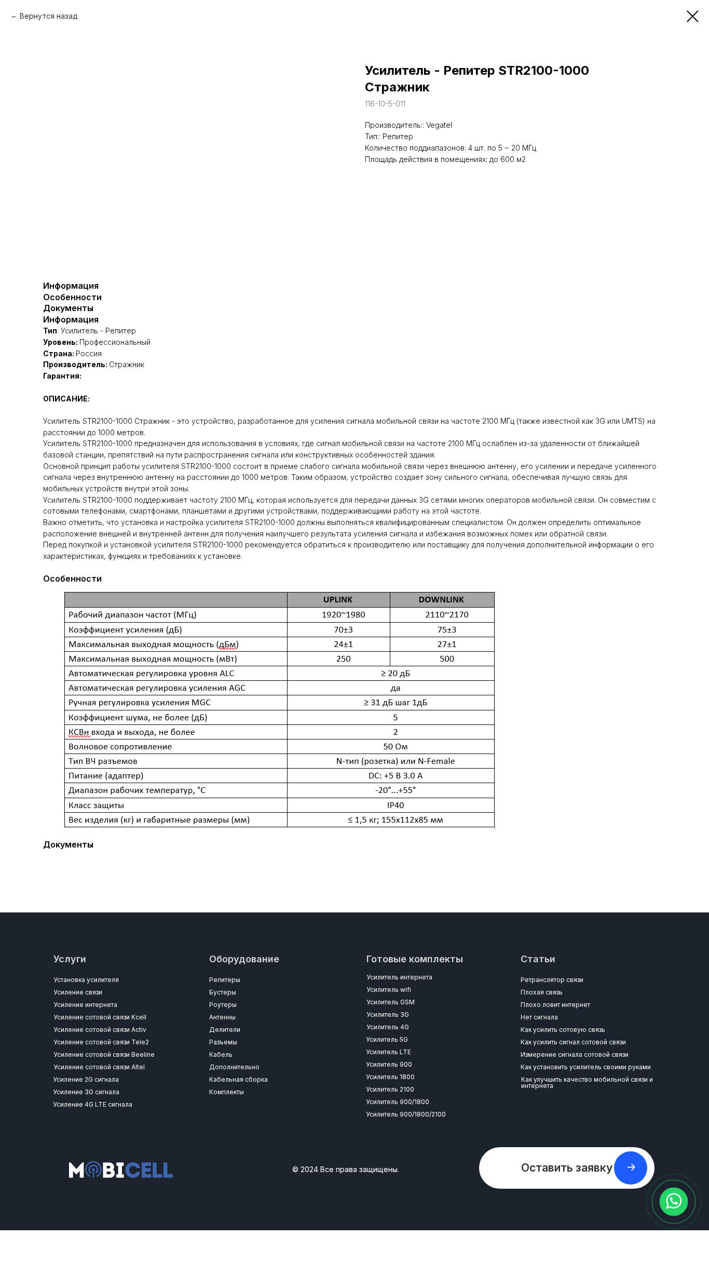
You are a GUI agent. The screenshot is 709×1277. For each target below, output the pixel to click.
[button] (567, 1168)
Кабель (221, 1054)
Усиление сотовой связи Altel (99, 1067)
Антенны (222, 1017)
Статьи (538, 958)
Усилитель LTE (388, 1052)
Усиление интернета (85, 1005)
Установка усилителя (86, 980)
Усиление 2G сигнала (86, 1079)
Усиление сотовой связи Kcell (99, 1017)
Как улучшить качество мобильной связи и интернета (587, 1083)
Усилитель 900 (389, 1064)
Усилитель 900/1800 (397, 1102)
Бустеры (222, 992)
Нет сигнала (539, 1017)
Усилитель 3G (387, 1014)
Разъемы (223, 1042)
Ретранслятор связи (552, 980)
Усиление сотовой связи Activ (99, 1029)
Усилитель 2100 (390, 1089)
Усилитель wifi (388, 989)
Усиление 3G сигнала (86, 1092)
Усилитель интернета (399, 977)
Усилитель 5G (387, 1039)
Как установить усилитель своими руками (586, 1067)
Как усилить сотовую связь (563, 1029)
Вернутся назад (49, 15)
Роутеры (223, 1005)
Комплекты (226, 1092)
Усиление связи (77, 992)
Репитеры (224, 980)
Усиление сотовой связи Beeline (104, 1054)
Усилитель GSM (390, 1002)
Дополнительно (234, 1067)
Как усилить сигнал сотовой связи (573, 1042)
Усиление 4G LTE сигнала (92, 1104)
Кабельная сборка (238, 1079)
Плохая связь (542, 992)
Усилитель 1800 (390, 1077)
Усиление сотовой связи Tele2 (101, 1042)
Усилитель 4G (387, 1027)
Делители (224, 1029)
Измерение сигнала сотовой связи (575, 1054)
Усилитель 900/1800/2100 (406, 1114)
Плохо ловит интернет (555, 1005)
